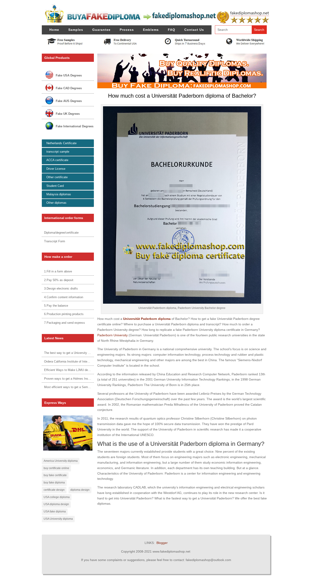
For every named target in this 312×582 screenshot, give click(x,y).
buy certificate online (56, 468)
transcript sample (57, 151)
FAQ (171, 29)
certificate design (54, 489)
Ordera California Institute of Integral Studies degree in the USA (86, 361)
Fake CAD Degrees (69, 88)
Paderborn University (112, 335)
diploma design (80, 489)
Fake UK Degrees (68, 113)
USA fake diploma (55, 511)
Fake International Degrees (74, 126)
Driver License (55, 168)
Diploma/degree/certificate (61, 232)
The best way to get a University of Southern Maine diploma (83, 353)
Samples (75, 29)
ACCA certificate (57, 160)
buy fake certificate (55, 475)
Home (54, 29)
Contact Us (194, 29)
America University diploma (61, 460)
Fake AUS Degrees (69, 101)
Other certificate (57, 177)
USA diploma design (56, 504)
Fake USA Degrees (69, 75)
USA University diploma (58, 518)
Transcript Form (54, 241)
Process (127, 29)
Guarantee (101, 29)
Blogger (162, 543)
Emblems (151, 29)
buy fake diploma (54, 482)
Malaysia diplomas (58, 194)
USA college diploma (57, 497)
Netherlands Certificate (61, 143)
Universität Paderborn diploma (147, 319)
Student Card (55, 186)
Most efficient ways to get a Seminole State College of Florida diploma (90, 387)
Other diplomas (56, 202)
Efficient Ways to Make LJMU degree (69, 370)
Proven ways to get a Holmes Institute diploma (75, 378)
